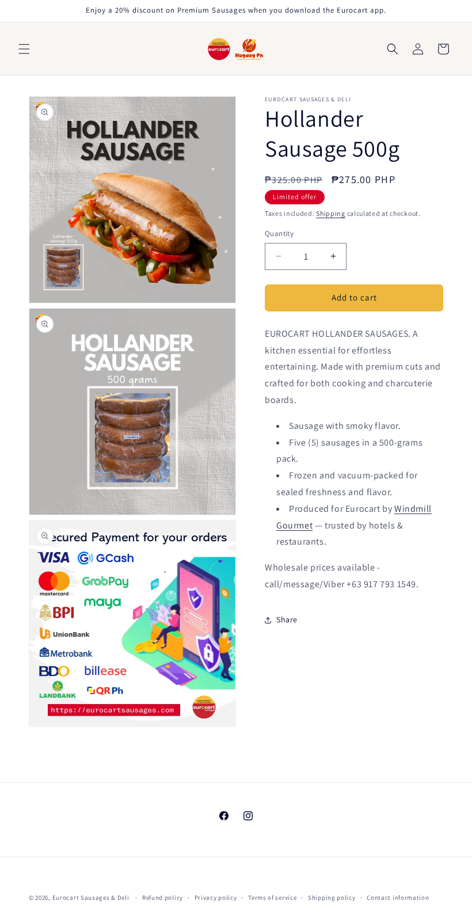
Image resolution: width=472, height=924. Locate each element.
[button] (24, 49)
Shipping (330, 213)
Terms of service (272, 897)
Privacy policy (216, 897)
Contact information (398, 897)
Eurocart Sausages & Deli (91, 897)
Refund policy (162, 897)
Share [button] (287, 619)
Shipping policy (332, 897)
